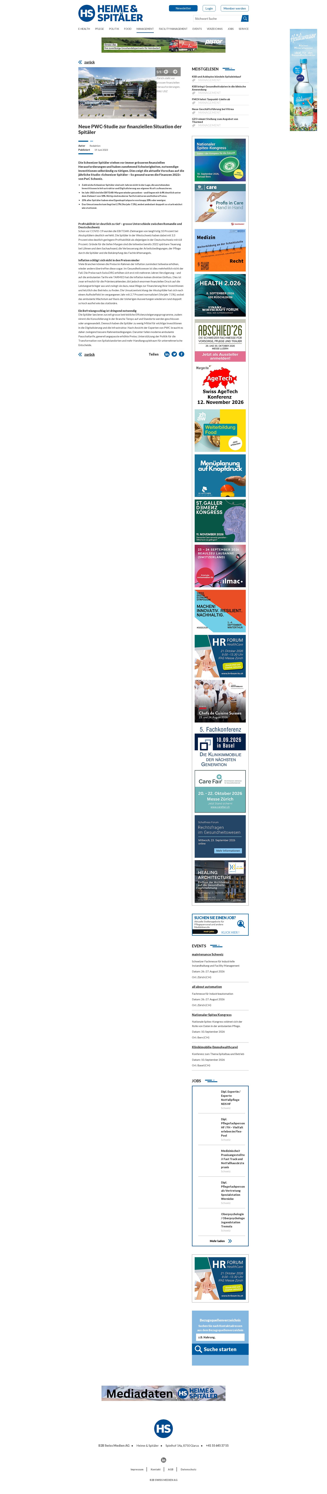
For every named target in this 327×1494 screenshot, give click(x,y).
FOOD (127, 28)
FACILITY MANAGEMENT (173, 28)
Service (244, 28)
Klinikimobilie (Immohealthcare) (215, 1047)
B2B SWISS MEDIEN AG (163, 1480)
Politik (114, 28)
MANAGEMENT (145, 28)
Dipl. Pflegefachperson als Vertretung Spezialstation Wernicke (233, 1190)
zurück (89, 62)
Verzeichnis (215, 28)
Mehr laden (217, 1241)
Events (197, 28)
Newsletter (183, 8)
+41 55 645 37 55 (217, 1445)
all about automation (207, 987)
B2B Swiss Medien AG (114, 1445)
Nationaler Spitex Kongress (212, 1015)
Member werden (234, 8)
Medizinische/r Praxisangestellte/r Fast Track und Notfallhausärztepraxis (233, 1159)
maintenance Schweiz (207, 954)
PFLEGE (99, 28)
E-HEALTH (84, 28)
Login (209, 8)
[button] (167, 354)
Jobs (231, 28)
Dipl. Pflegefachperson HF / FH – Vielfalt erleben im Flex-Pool (233, 1127)
